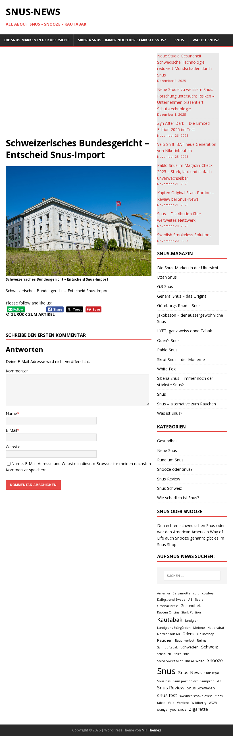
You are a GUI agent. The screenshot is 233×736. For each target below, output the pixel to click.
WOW (213, 703)
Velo (171, 703)
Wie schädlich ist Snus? (178, 497)
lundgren (192, 621)
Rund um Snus (170, 460)
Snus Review (168, 479)
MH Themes (151, 730)
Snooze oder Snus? (174, 469)
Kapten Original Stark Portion (179, 612)
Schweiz (209, 647)
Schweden (189, 647)
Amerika (163, 593)
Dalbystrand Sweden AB (174, 600)
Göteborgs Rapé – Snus (179, 305)
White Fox (166, 369)
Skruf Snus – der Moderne (181, 359)
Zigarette (198, 709)
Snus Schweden (201, 688)
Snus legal (211, 673)
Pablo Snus (167, 350)
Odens (188, 633)
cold (196, 593)
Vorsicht (183, 703)
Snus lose (164, 681)
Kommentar (17, 371)
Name (11, 413)
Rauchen (164, 640)
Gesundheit (167, 440)
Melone (199, 628)
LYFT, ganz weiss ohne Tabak (184, 330)
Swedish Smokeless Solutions (184, 234)
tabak (161, 703)
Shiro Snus (181, 654)
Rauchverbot (184, 640)
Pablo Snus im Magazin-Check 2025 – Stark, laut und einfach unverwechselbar (185, 172)
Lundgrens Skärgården (174, 628)
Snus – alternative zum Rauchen (186, 404)
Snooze (215, 660)
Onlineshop (205, 634)
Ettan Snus (167, 277)
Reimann (204, 640)
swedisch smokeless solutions (201, 696)
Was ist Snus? (206, 40)
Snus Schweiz (169, 488)
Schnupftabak (167, 647)
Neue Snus (167, 450)
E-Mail (11, 430)
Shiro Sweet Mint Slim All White (180, 661)
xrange (162, 710)
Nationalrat (215, 628)
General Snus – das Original (182, 296)
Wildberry (199, 703)
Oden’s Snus (168, 340)
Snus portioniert (185, 681)
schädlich (164, 654)
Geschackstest (167, 606)
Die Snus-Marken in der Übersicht (36, 40)
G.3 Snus (165, 286)
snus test (167, 695)
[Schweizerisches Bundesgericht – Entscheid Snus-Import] (78, 272)
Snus (179, 40)
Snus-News (190, 672)
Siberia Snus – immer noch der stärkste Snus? (122, 40)
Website (13, 446)
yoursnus (178, 709)
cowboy (207, 593)
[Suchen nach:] (192, 575)
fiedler (200, 600)
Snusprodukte (210, 681)
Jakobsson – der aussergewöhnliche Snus (190, 318)
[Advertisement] (78, 95)
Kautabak (169, 619)
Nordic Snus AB (168, 634)
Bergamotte (181, 593)
